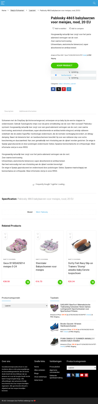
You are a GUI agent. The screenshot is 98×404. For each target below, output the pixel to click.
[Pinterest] (86, 375)
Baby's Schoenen (17, 10)
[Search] (94, 3)
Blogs (36, 373)
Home (4, 10)
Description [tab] (9, 111)
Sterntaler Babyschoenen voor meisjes (46, 266)
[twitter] (73, 375)
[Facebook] (69, 375)
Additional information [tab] (27, 111)
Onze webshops (40, 377)
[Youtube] (82, 375)
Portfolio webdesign (24, 401)
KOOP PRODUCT (64, 65)
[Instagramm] (77, 375)
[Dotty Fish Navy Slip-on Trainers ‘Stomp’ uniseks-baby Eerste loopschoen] (81, 245)
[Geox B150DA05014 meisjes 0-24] (16, 245)
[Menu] (3, 3)
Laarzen (32, 10)
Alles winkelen (39, 370)
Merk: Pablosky (42, 212)
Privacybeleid (55, 367)
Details (85, 55)
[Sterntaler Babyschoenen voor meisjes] (49, 245)
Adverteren (38, 380)
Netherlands (66, 75)
